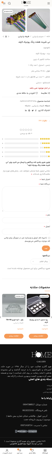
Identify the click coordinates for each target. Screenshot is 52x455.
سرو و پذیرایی (38, 36)
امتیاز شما (45, 179)
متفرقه (28, 105)
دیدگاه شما (44, 184)
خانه (48, 36)
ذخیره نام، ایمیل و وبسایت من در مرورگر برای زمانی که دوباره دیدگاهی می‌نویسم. (27, 239)
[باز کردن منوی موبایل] (48, 3)
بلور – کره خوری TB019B (14, 319)
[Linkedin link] (25, 110)
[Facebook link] (35, 110)
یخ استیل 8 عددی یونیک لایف (38, 321)
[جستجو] (9, 3)
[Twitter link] (32, 110)
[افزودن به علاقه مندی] (29, 296)
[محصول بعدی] (3, 36)
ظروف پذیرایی (23, 36)
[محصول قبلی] (8, 36)
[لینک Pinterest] (29, 110)
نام (48, 215)
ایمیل (47, 226)
